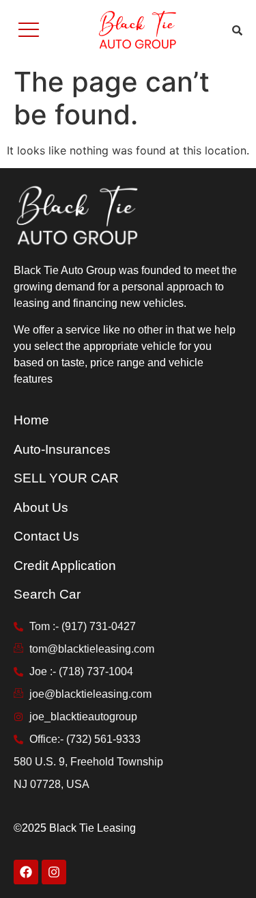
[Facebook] (26, 872)
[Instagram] (54, 872)
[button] (29, 30)
